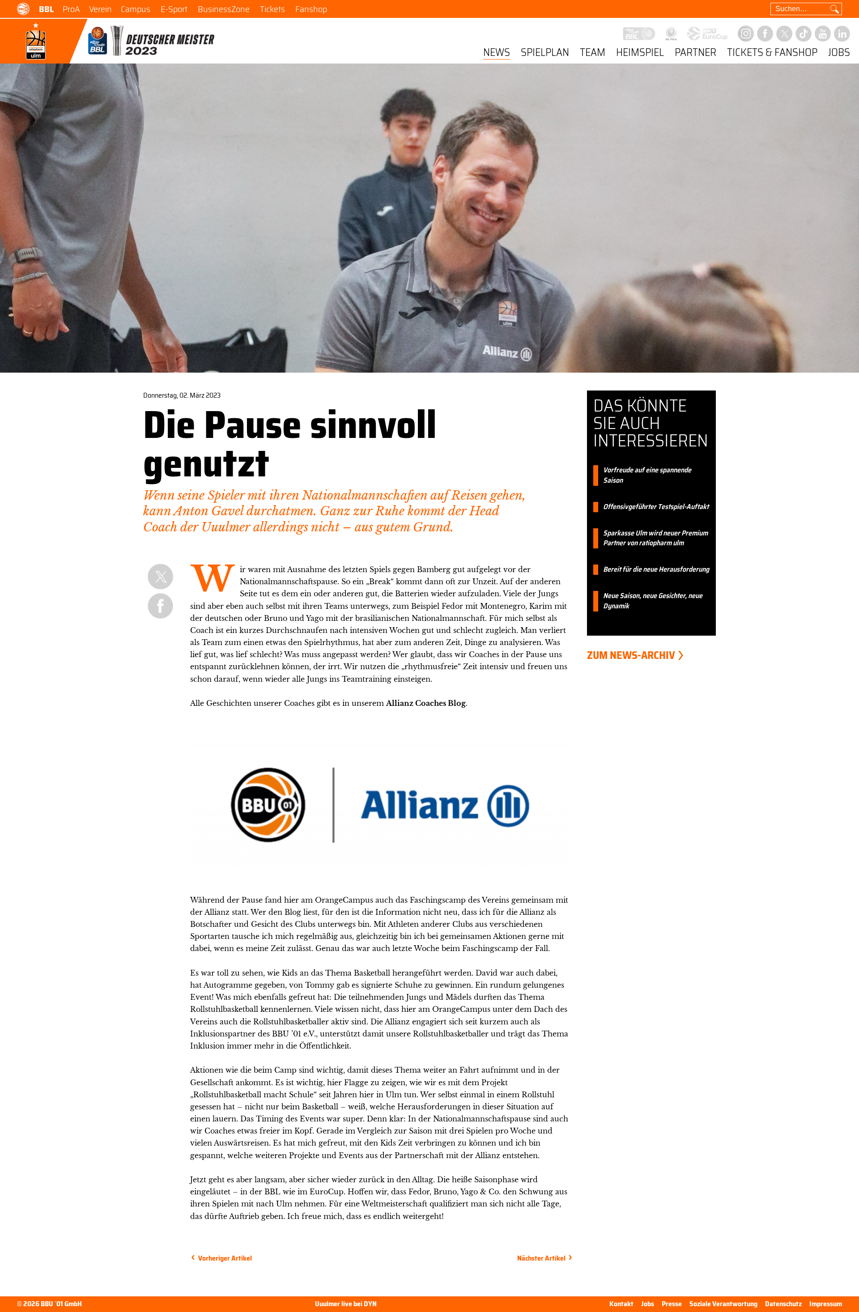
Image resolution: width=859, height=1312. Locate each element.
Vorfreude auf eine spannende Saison (647, 475)
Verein (100, 8)
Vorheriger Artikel (225, 1258)
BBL (46, 8)
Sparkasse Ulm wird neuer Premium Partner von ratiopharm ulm (655, 538)
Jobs (839, 53)
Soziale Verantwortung (723, 1303)
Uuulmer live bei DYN (346, 1304)
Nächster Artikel (541, 1258)
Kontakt (621, 1303)
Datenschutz (783, 1303)
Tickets (272, 8)
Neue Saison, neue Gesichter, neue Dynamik (652, 601)
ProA (71, 8)
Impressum (825, 1303)
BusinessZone (224, 8)
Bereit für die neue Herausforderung (656, 570)
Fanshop (311, 8)
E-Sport (174, 8)
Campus (135, 8)
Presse (672, 1303)
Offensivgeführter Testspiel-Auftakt (656, 507)
